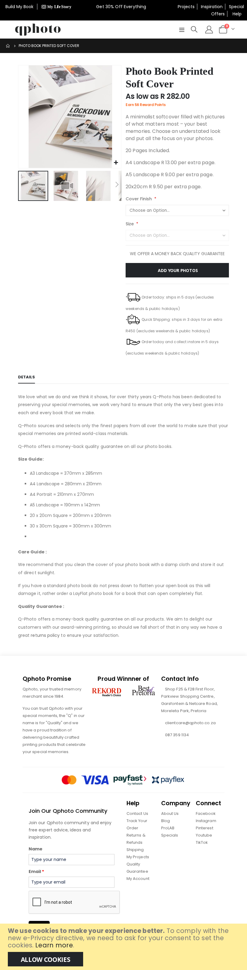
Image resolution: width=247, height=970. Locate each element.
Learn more (54, 945)
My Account (138, 878)
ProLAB (167, 828)
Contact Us (137, 813)
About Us (170, 813)
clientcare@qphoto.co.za (190, 723)
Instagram (206, 821)
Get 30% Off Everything (121, 7)
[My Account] (209, 29)
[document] (124, 946)
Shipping (135, 850)
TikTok (202, 842)
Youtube (204, 835)
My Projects (138, 857)
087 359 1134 (177, 735)
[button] (116, 163)
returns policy (45, 635)
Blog (165, 821)
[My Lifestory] (55, 7)
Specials (169, 835)
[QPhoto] (38, 29)
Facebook (206, 813)
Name (35, 849)
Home (8, 45)
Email (36, 871)
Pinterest (204, 828)
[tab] (26, 377)
